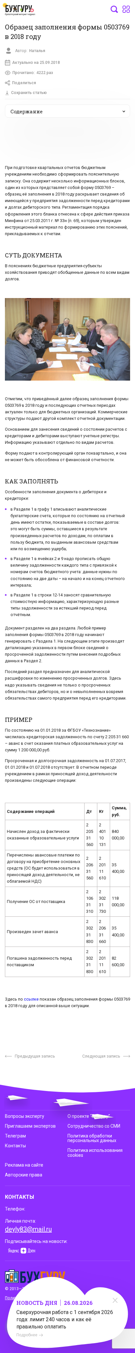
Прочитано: (32, 72)
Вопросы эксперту (24, 1116)
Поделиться (24, 83)
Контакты (15, 1145)
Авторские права (23, 1174)
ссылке (31, 999)
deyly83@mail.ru (28, 1229)
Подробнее (26, 1335)
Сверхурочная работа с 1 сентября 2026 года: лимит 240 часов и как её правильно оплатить (64, 1319)
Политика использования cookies (95, 1152)
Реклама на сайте (24, 1165)
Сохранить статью (29, 92)
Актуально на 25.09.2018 (36, 62)
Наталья (37, 50)
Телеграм (15, 1135)
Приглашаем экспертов (30, 1126)
